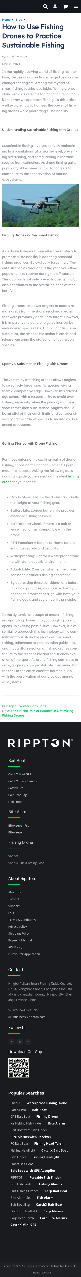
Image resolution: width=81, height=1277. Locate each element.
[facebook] (11, 1042)
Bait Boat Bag (17, 795)
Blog (19, 19)
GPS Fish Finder (21, 1184)
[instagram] (28, 1042)
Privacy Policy (17, 927)
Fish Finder (16, 802)
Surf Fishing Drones (24, 1191)
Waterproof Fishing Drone (47, 1103)
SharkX (13, 856)
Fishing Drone (20, 842)
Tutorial (13, 899)
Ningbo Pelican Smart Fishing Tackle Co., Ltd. (51, 1266)
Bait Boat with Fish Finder (28, 1130)
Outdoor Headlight (23, 1211)
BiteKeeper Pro (18, 825)
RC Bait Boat (19, 1143)
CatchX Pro (15, 788)
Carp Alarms (53, 1211)
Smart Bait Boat (21, 1164)
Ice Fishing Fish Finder (26, 1123)
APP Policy (15, 947)
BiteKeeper (16, 832)
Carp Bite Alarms (53, 1218)
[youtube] (19, 1042)
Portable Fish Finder (45, 1177)
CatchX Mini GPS (19, 774)
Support (14, 906)
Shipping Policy (18, 933)
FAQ (11, 913)
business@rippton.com (29, 1017)
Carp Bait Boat (56, 1191)
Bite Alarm (18, 811)
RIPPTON (16, 1177)
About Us (14, 892)
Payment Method (20, 940)
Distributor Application (24, 954)
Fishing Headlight (22, 1150)
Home (6, 19)
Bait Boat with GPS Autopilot (32, 1170)
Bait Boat (17, 760)
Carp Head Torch (22, 1218)
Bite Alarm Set (20, 1197)
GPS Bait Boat (20, 1116)
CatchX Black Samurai (23, 781)
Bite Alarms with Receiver (30, 1137)
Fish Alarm (45, 1197)
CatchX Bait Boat (54, 1150)
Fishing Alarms (50, 1184)
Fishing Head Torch (49, 1143)
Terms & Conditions (22, 920)
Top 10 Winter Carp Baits (27, 706)
